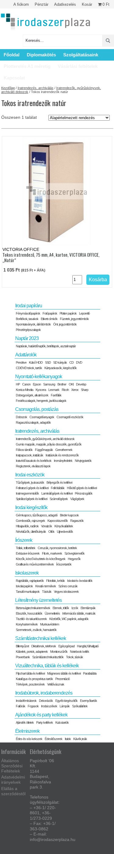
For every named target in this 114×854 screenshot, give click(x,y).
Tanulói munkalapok (28, 591)
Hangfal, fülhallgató (87, 646)
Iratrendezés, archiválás (36, 88)
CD (71, 362)
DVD (79, 362)
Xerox (74, 390)
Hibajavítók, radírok (27, 526)
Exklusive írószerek (28, 553)
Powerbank (23, 657)
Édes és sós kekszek (29, 739)
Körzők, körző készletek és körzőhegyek (40, 559)
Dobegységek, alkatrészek (32, 395)
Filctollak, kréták (55, 580)
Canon (26, 384)
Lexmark (53, 390)
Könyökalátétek (63, 526)
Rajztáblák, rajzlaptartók (30, 580)
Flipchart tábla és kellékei (30, 673)
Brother (61, 384)
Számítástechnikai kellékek (40, 638)
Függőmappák (44, 450)
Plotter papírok (68, 313)
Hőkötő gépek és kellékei (82, 488)
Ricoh (65, 390)
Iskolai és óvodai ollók (79, 580)
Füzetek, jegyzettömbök (74, 319)
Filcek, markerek (52, 553)
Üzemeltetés (52, 613)
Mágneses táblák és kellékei (64, 673)
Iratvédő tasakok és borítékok (33, 460)
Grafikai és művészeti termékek (35, 564)
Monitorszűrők (58, 651)
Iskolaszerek (27, 572)
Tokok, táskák (74, 657)
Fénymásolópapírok (28, 313)
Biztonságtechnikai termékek (33, 608)
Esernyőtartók (88, 700)
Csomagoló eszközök (70, 417)
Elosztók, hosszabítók (29, 613)
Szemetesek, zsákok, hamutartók (36, 630)
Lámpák (65, 706)
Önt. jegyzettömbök (65, 324)
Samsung (49, 384)
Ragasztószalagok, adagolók (33, 422)
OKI (71, 384)
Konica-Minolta (24, 390)
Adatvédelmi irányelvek (13, 780)
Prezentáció (62, 679)
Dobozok (21, 417)
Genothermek (63, 450)
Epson (37, 384)
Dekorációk (46, 700)
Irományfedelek (63, 460)
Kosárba (98, 279)
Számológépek (59, 499)
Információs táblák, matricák (78, 613)
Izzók (74, 608)
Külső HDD (36, 362)
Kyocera (41, 390)
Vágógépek (77, 499)
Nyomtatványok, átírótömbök (33, 324)
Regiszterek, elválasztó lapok (33, 466)
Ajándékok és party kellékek (41, 714)
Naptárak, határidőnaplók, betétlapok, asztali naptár (46, 346)
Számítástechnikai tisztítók (48, 657)
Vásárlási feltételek (78, 66)
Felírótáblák (57, 488)
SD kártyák (60, 362)
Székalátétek (80, 706)
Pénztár (41, 4)
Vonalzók (46, 526)
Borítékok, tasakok (27, 319)
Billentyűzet (22, 646)
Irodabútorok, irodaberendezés (43, 693)
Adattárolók (25, 354)
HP (18, 384)
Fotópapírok (50, 313)
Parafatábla (89, 673)
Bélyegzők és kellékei (59, 482)
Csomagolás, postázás (36, 409)
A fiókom (21, 4)
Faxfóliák (56, 395)
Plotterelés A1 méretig (27, 66)
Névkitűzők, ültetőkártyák (31, 531)
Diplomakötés (41, 54)
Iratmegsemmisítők (27, 493)
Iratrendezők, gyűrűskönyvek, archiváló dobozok (45, 439)
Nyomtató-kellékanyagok (38, 376)
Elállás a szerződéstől (13, 791)
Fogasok (33, 706)
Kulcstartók (62, 722)
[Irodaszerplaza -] (45, 22)
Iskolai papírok (24, 586)
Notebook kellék (79, 651)
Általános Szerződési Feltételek (11, 765)
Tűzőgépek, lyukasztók (30, 482)
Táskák (46, 591)
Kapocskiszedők (57, 520)
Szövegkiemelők (74, 553)
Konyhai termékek (27, 624)
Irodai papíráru (28, 305)
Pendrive (21, 362)
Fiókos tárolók (24, 450)
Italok (68, 739)
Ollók (51, 531)
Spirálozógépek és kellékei (31, 499)
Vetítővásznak (55, 684)
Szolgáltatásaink (80, 54)
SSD (48, 362)
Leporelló (84, 313)
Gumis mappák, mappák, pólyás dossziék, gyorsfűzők (48, 444)
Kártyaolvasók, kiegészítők (60, 368)
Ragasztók (77, 520)
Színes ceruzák (68, 586)
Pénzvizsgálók (83, 493)
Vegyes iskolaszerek (66, 591)
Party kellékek (44, 722)
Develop (81, 384)
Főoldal (11, 54)
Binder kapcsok (69, 515)
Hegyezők (74, 559)
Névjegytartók (83, 460)
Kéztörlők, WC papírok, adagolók (68, 619)
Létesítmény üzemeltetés (38, 600)
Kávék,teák (80, 739)
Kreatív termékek (45, 586)
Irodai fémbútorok (26, 700)
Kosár (87, 4)
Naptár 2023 (27, 338)
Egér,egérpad (66, 646)
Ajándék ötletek (25, 722)
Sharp (84, 390)
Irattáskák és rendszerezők (62, 455)
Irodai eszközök (29, 474)
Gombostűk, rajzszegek (30, 520)
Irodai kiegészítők (31, 507)
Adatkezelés (65, 4)
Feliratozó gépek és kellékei (32, 488)
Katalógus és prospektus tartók (34, 679)
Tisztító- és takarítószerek (31, 619)
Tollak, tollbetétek (25, 548)
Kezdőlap (8, 88)
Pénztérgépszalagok (28, 330)
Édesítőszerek (53, 739)
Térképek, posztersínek (30, 684)
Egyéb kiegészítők (66, 700)
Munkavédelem (49, 624)
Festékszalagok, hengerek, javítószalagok (41, 400)
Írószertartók (63, 564)
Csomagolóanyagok (41, 417)
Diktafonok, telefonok (43, 646)
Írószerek (23, 540)
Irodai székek (49, 706)
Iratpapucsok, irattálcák (29, 455)
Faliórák (20, 706)
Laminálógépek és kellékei (56, 493)
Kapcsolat (14, 77)
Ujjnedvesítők (65, 531)
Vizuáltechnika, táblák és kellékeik (47, 665)
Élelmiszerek (27, 731)
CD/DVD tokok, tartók (29, 368)
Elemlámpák (88, 608)
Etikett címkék (49, 319)
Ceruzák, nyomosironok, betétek (57, 548)
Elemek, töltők (61, 608)
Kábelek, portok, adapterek (32, 651)
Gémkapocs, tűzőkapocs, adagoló (36, 515)
